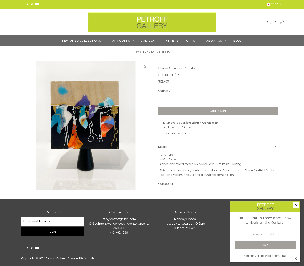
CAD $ (274, 4)
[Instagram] (27, 4)
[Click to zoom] (145, 67)
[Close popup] (296, 205)
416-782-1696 (119, 233)
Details (162, 147)
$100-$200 (149, 52)
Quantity (164, 91)
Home (137, 52)
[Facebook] (22, 4)
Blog (237, 40)
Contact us (166, 183)
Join (53, 232)
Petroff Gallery (56, 258)
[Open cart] (281, 22)
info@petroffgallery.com (119, 219)
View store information (176, 133)
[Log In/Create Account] (274, 22)
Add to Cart (218, 111)
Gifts (191, 40)
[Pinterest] (32, 4)
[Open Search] (269, 22)
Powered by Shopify (81, 258)
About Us (214, 40)
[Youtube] (37, 4)
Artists (172, 40)
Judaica (148, 40)
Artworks (121, 40)
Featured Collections (82, 40)
